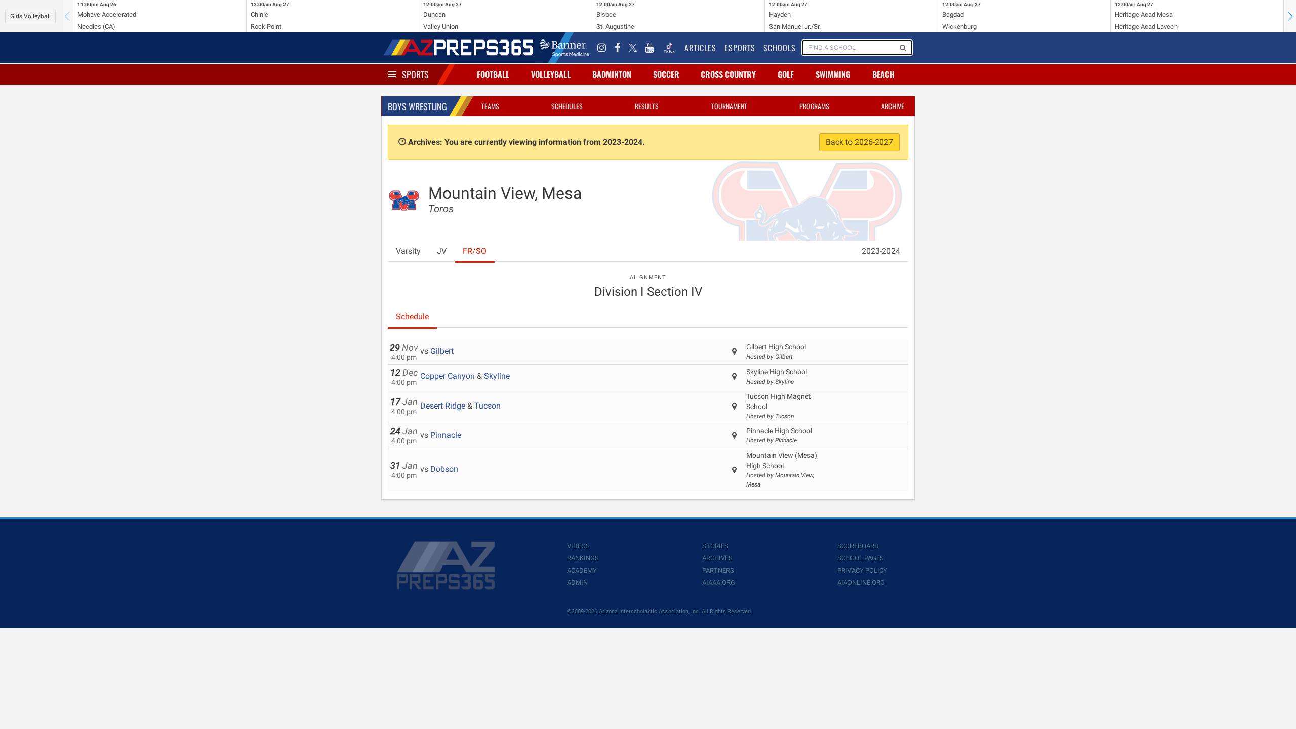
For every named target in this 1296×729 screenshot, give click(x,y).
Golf (786, 74)
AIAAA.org (718, 582)
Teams (490, 106)
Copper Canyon (447, 376)
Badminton (611, 74)
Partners (718, 570)
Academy (582, 570)
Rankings (583, 558)
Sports (415, 74)
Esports (739, 48)
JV (442, 251)
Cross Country (728, 74)
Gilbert (442, 351)
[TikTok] (669, 47)
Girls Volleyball (30, 16)
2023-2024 (881, 251)
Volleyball (551, 74)
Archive (892, 106)
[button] (1290, 16)
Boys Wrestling (417, 106)
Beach (883, 74)
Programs (814, 106)
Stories (715, 546)
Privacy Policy (862, 570)
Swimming (833, 74)
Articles (700, 48)
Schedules (567, 106)
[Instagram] (602, 47)
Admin (577, 582)
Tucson (487, 406)
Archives (717, 558)
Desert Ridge (442, 406)
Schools (779, 48)
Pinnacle (445, 435)
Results (647, 106)
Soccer (666, 74)
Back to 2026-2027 (859, 142)
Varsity (408, 251)
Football (493, 74)
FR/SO (475, 251)
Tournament (729, 106)
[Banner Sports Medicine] (564, 47)
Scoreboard (858, 546)
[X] (633, 47)
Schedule (412, 316)
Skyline (497, 376)
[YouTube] (649, 47)
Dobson (444, 469)
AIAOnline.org (861, 582)
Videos (578, 546)
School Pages (860, 558)
